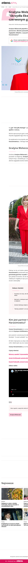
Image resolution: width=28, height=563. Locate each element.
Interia (2, 7)
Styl (6, 7)
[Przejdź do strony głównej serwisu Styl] (14, 3)
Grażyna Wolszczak (15, 414)
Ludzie (10, 7)
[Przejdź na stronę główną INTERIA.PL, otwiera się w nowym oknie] (6, 3)
